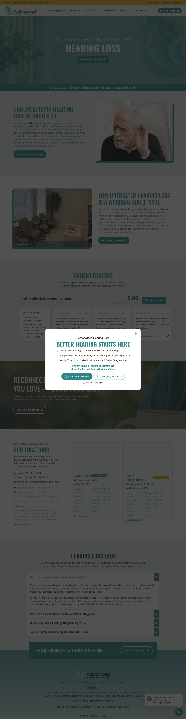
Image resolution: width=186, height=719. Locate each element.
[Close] (136, 333)
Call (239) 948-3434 (111, 376)
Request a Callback (79, 376)
